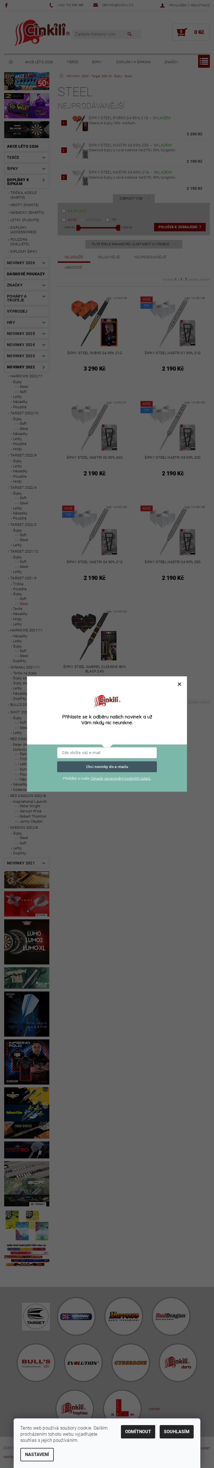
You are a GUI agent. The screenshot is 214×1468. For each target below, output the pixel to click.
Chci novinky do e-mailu (107, 766)
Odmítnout (138, 1431)
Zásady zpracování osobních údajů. (121, 778)
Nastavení (37, 1454)
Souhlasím (176, 1431)
